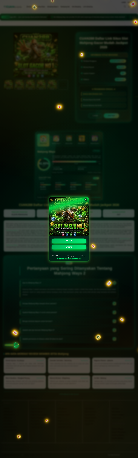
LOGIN (69, 241)
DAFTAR (69, 247)
